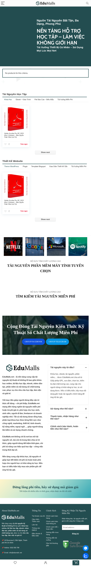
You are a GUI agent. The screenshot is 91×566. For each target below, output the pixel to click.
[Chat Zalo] (86, 556)
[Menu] (3, 3)
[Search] (87, 3)
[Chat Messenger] (86, 548)
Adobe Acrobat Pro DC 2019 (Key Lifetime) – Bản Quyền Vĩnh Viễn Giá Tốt (14, 135)
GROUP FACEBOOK (33, 342)
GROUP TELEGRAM (57, 342)
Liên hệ (34, 525)
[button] (68, 367)
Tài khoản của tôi (38, 516)
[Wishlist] (15, 562)
